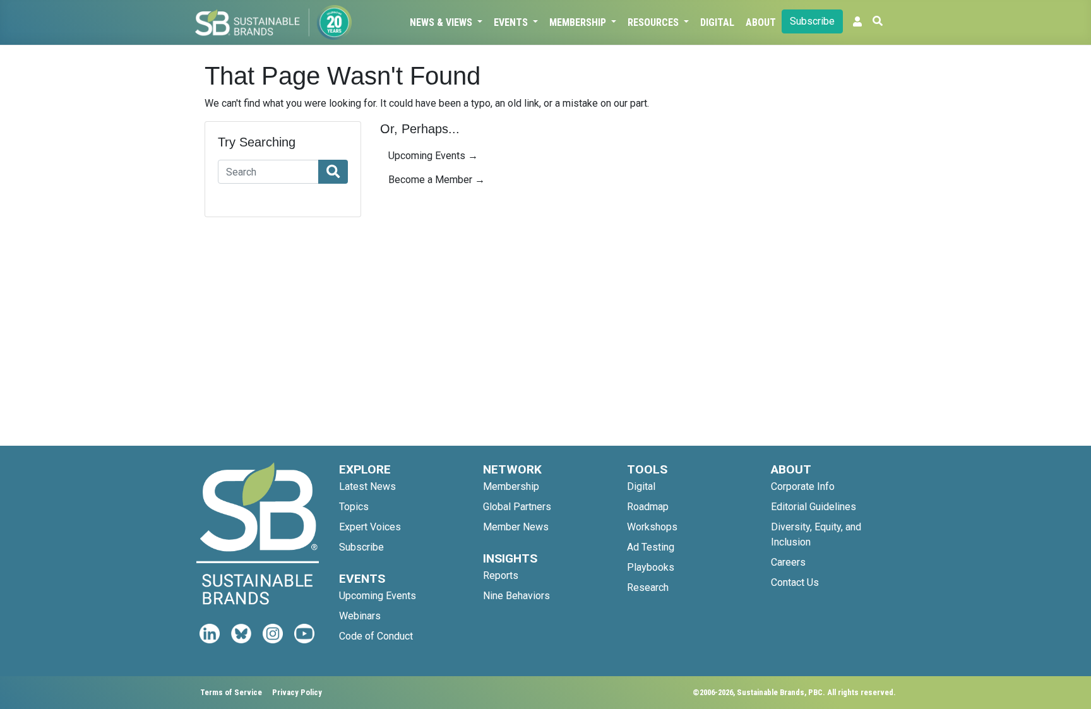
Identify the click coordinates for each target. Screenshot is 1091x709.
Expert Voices (370, 527)
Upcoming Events (377, 596)
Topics (354, 507)
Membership (579, 22)
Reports (500, 575)
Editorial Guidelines (813, 507)
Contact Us (795, 582)
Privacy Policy (297, 692)
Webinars (360, 616)
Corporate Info (803, 486)
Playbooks (650, 567)
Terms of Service (231, 692)
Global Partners (517, 507)
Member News (516, 527)
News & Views (442, 22)
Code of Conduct (376, 636)
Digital (717, 22)
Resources (654, 22)
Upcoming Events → (433, 156)
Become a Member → (436, 180)
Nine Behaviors (516, 596)
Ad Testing (650, 547)
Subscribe (812, 21)
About (761, 22)
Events (512, 22)
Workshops (652, 527)
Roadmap (648, 507)
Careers (788, 562)
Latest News (367, 486)
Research (648, 587)
